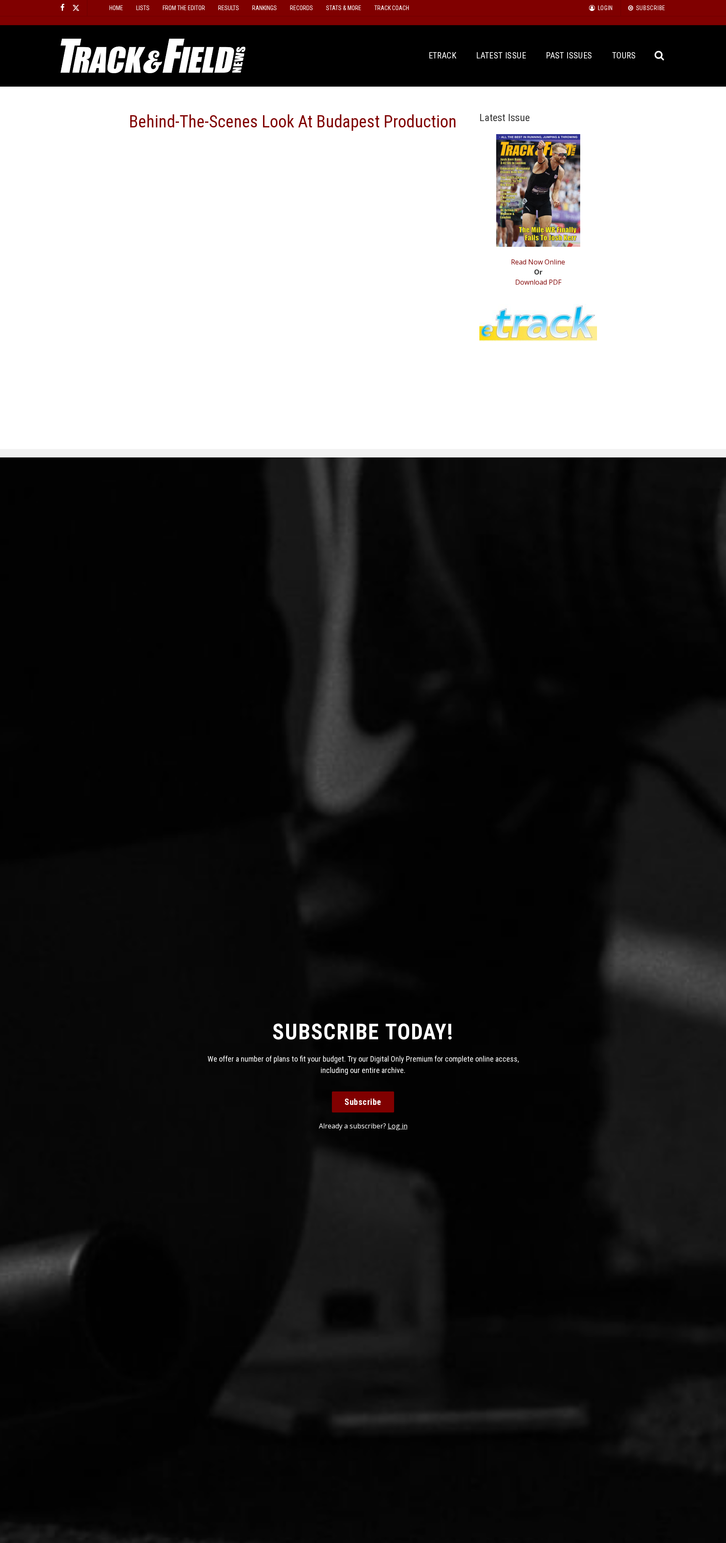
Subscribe (363, 1102)
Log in (398, 1126)
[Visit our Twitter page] (76, 8)
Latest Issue (501, 55)
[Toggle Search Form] (660, 56)
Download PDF (538, 282)
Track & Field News (152, 56)
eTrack (442, 55)
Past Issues (569, 55)
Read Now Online (538, 262)
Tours (624, 55)
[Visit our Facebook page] (62, 8)
